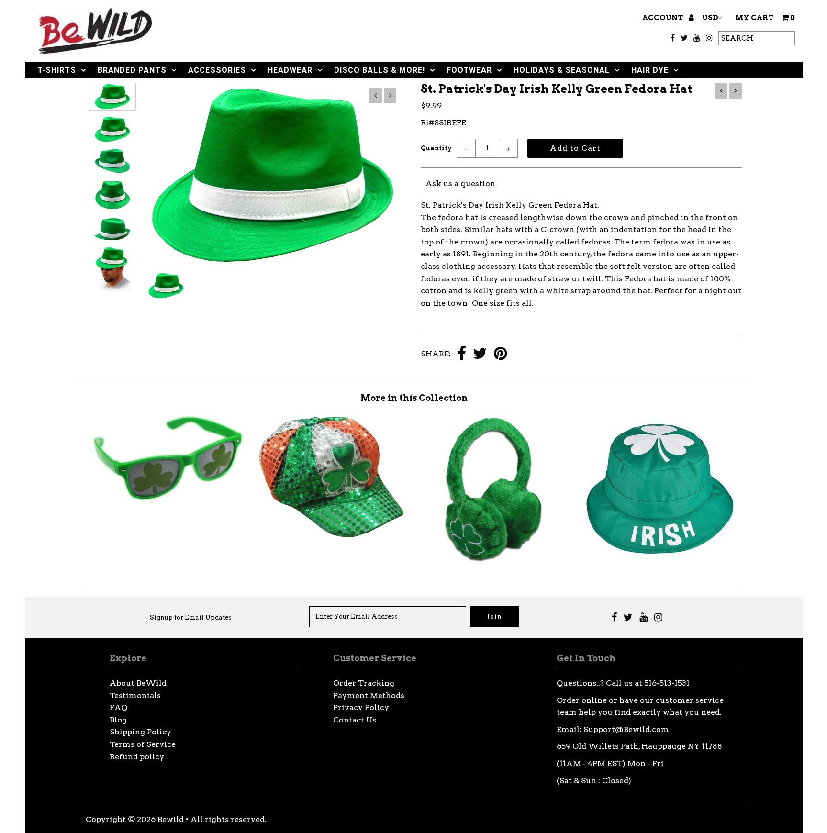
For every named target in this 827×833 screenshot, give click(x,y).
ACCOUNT (663, 17)
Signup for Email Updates (191, 617)
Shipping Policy (140, 731)
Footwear (469, 70)
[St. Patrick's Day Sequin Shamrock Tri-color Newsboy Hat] (332, 536)
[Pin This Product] (500, 354)
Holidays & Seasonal (562, 70)
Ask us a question (460, 183)
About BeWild (138, 683)
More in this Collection (414, 398)
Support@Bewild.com (626, 729)
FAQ (118, 707)
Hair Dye (650, 70)
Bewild (170, 819)
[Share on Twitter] (480, 354)
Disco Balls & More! (379, 70)
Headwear (290, 70)
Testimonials (135, 695)
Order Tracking (363, 683)
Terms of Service (143, 744)
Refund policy (137, 756)
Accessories (217, 70)
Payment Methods (368, 695)
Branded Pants (132, 70)
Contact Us (354, 719)
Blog (118, 719)
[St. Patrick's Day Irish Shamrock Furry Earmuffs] (496, 561)
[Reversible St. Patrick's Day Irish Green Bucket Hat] (660, 560)
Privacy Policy (361, 707)
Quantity (436, 148)
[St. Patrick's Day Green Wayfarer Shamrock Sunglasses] (168, 500)
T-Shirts (56, 70)
